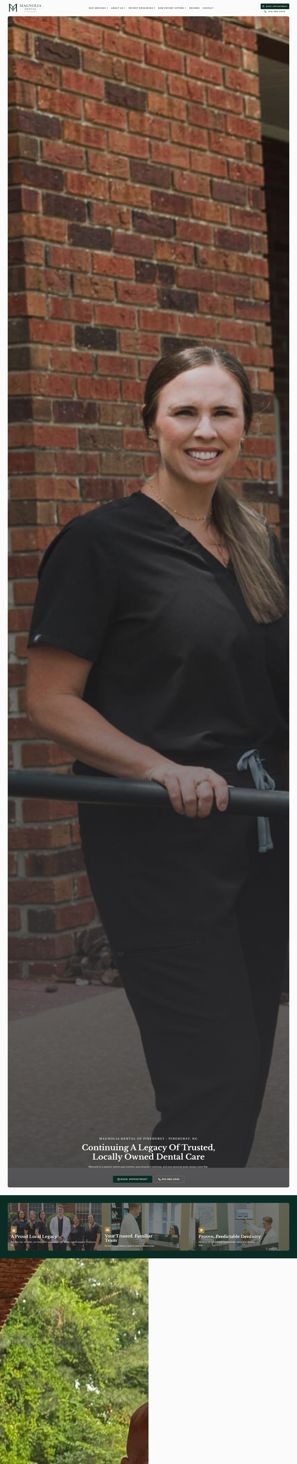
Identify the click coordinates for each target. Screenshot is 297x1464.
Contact (208, 8)
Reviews (194, 8)
